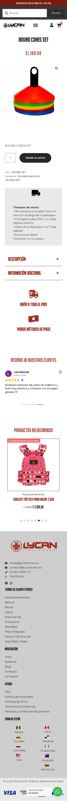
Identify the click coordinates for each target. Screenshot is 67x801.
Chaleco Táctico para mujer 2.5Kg (33, 499)
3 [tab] (28, 520)
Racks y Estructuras (18, 636)
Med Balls (11, 626)
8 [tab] (46, 520)
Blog (8, 666)
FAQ (7, 692)
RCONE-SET (13, 180)
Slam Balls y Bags (16, 641)
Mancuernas (13, 617)
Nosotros (10, 661)
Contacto (11, 671)
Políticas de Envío (16, 701)
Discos (9, 612)
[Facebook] (6, 583)
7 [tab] (42, 520)
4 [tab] (32, 520)
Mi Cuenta (11, 676)
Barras (9, 607)
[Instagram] (11, 583)
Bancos (9, 602)
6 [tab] (39, 524)
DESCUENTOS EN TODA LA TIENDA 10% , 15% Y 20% (33, 3)
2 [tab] (24, 520)
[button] (35, 25)
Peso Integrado (15, 631)
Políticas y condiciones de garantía (27, 711)
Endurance (12, 621)
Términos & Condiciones (20, 706)
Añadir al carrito (35, 157)
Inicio (8, 656)
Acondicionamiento (29, 176)
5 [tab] (35, 520)
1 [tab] (21, 520)
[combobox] (24, 13)
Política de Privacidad (19, 696)
